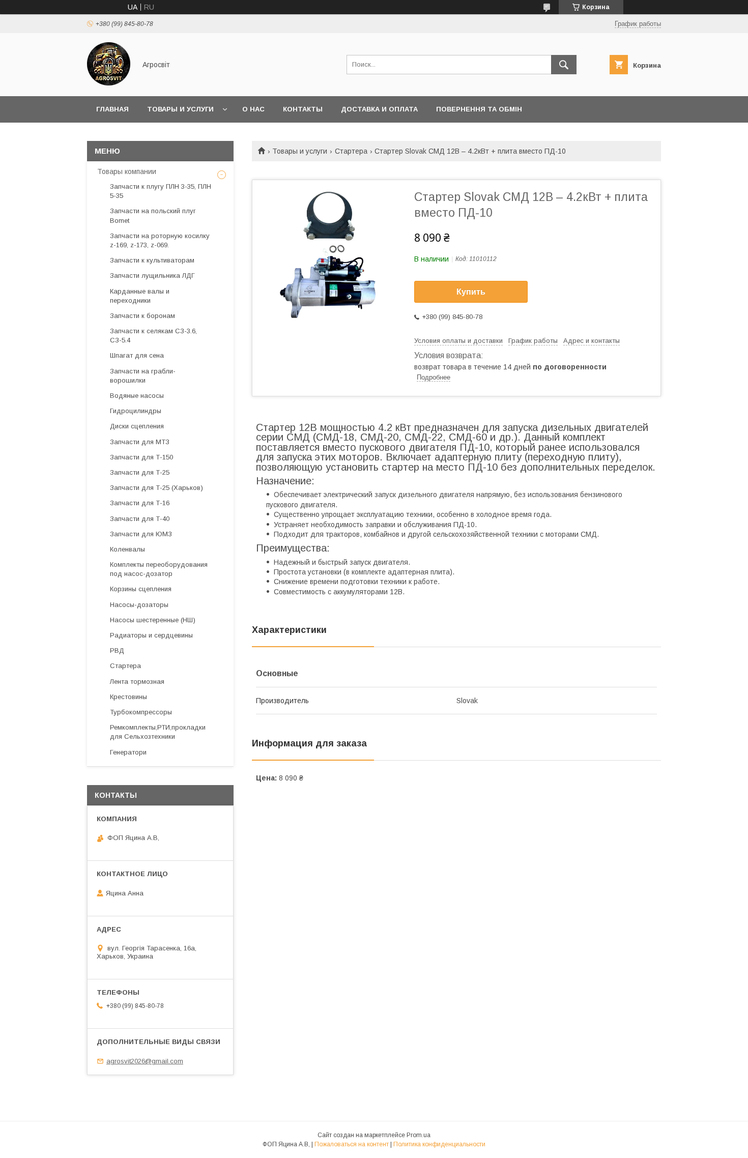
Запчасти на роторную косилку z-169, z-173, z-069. (160, 240)
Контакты (303, 109)
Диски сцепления (137, 426)
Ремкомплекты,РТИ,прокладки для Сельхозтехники (158, 731)
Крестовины (128, 697)
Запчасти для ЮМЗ (141, 534)
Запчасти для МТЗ (139, 442)
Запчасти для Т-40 (139, 519)
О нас (253, 109)
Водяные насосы (137, 395)
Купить (470, 291)
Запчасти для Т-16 (139, 503)
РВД (117, 650)
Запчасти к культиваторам (152, 260)
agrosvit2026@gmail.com (144, 1061)
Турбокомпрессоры (141, 712)
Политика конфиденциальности (439, 1144)
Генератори (128, 752)
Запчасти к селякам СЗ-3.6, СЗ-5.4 (153, 335)
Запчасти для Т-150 (141, 457)
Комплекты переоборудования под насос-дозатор (159, 569)
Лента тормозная (137, 681)
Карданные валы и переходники (139, 295)
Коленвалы (127, 549)
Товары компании (126, 171)
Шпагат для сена (137, 355)
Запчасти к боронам (142, 316)
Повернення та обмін (479, 109)
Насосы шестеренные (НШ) (152, 620)
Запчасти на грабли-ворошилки (143, 375)
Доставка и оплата (379, 109)
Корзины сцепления (140, 589)
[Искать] (564, 64)
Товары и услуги (180, 109)
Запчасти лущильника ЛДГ (152, 275)
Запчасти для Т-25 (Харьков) (156, 487)
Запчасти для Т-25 (139, 472)
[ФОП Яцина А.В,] (108, 83)
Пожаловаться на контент (351, 1144)
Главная (112, 109)
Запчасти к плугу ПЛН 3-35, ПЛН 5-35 (160, 191)
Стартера (351, 151)
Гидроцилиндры (135, 411)
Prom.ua (418, 1135)
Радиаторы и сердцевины (151, 635)
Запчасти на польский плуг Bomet (153, 215)
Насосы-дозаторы (139, 605)
